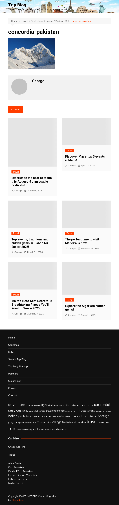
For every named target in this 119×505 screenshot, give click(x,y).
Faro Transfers (16, 467)
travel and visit (104, 422)
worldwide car (59, 429)
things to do (61, 422)
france (86, 411)
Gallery (12, 351)
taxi (35, 422)
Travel (16, 172)
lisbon (28, 416)
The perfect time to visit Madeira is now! (82, 241)
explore (68, 411)
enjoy (25, 410)
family (75, 411)
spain (21, 422)
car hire (90, 405)
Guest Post (14, 380)
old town (68, 416)
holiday (13, 416)
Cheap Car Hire (16, 446)
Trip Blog (17, 4)
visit (35, 429)
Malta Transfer (16, 483)
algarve (45, 405)
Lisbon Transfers (17, 479)
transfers (81, 422)
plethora (93, 416)
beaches (73, 405)
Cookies (12, 387)
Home (11, 337)
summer (28, 422)
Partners (13, 373)
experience (58, 410)
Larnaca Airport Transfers (22, 475)
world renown (45, 429)
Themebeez (18, 500)
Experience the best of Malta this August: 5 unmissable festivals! (31, 181)
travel (92, 421)
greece (108, 411)
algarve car (56, 405)
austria (66, 405)
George (18, 190)
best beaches (81, 405)
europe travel (45, 410)
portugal (104, 416)
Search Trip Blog (17, 359)
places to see (80, 416)
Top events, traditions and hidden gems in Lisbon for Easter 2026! (29, 243)
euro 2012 (33, 411)
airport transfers (33, 405)
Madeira (53, 416)
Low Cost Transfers (40, 416)
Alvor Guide (14, 463)
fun (91, 410)
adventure (16, 404)
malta (60, 416)
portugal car (12, 422)
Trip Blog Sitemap (18, 366)
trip (11, 428)
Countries (13, 344)
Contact (12, 395)
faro (80, 411)
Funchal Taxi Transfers (20, 471)
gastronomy (99, 411)
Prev (17, 109)
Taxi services (45, 422)
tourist (72, 422)
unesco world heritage (24, 429)
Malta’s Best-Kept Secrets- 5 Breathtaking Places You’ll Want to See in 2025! (31, 304)
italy (22, 416)
